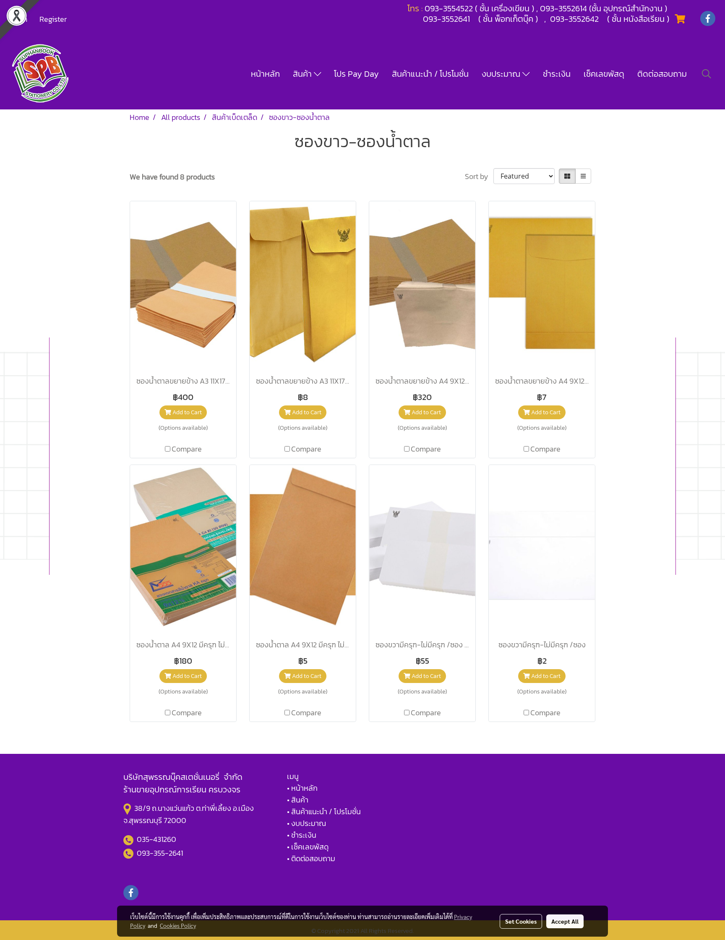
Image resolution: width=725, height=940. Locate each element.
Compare (187, 448)
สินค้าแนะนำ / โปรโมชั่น (430, 74)
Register (53, 19)
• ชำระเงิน (301, 835)
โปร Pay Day (356, 74)
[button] (706, 74)
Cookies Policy (178, 925)
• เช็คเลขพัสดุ (308, 846)
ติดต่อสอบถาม (662, 74)
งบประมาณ (502, 74)
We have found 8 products (172, 176)
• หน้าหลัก (302, 788)
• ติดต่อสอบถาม (311, 858)
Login (18, 19)
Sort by (479, 176)
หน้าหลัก (265, 74)
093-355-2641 (160, 853)
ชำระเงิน (557, 74)
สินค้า (303, 74)
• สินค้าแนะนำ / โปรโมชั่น (324, 811)
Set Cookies (521, 921)
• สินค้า (297, 799)
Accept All (565, 921)
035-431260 (157, 839)
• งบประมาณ (306, 823)
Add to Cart (186, 412)
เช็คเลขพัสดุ (604, 74)
